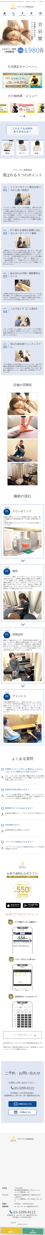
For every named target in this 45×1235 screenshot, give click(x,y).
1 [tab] (21, 116)
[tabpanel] (22, 108)
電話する (11, 1232)
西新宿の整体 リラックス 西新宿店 (25, 1222)
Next (43, 108)
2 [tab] (24, 116)
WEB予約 (33, 1232)
